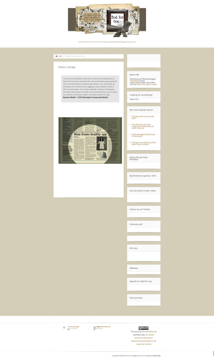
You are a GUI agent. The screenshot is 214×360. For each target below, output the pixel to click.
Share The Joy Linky (102, 42)
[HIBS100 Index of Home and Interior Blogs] (103, 326)
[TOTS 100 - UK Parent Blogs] (72, 326)
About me (87, 42)
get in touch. (152, 84)
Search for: (134, 99)
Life (93, 42)
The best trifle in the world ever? (143, 117)
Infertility (134, 81)
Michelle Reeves (148, 331)
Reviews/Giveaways (118, 42)
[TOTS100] (72, 328)
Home (80, 42)
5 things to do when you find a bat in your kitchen (143, 143)
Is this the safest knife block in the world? (143, 135)
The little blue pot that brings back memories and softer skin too (143, 126)
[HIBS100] (98, 328)
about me (141, 84)
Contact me (131, 42)
